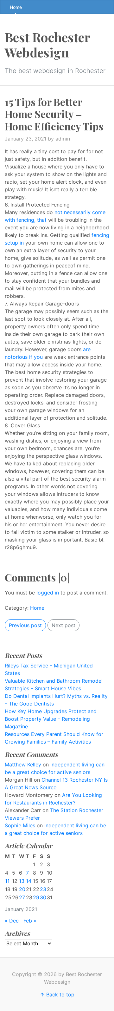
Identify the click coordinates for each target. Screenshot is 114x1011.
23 (43, 889)
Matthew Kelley (23, 764)
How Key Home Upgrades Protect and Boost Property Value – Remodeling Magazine (51, 719)
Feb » (29, 920)
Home (16, 7)
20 (22, 889)
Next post (63, 625)
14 (28, 881)
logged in (47, 592)
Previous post (25, 625)
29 (36, 897)
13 (21, 881)
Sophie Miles (20, 825)
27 (22, 897)
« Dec (12, 920)
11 (7, 881)
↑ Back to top (57, 994)
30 (43, 897)
